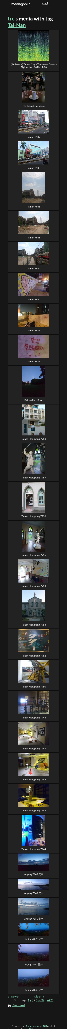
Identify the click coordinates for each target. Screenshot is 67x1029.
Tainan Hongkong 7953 (33, 624)
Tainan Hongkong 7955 (33, 554)
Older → (39, 996)
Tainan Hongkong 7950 (33, 686)
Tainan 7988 (33, 167)
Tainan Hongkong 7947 (33, 748)
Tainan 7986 (33, 206)
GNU (44, 1026)
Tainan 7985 (33, 237)
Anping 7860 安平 (33, 918)
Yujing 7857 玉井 (34, 964)
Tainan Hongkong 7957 (33, 477)
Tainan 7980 (33, 299)
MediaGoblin (32, 1026)
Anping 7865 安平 (33, 874)
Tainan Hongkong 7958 (33, 438)
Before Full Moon (33, 400)
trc (11, 18)
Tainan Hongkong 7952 (33, 655)
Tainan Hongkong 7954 (33, 585)
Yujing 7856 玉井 (34, 989)
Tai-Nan (17, 25)
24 (48, 1000)
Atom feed (18, 1005)
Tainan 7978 (33, 361)
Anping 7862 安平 (33, 893)
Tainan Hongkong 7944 (33, 849)
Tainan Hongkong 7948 (33, 717)
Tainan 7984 (33, 268)
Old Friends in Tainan (34, 105)
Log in (45, 3)
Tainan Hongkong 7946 (33, 779)
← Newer (13, 996)
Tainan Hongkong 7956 (33, 516)
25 (51, 1000)
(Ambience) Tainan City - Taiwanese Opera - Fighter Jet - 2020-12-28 (34, 66)
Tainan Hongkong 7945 (33, 810)
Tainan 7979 (33, 330)
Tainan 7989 (33, 136)
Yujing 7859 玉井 (34, 938)
